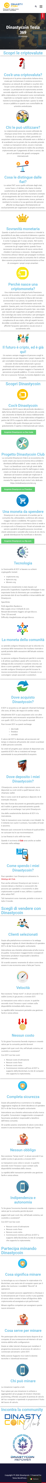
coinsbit (14, 734)
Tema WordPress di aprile (23, 1478)
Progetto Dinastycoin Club (23, 454)
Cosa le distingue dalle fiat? (23, 179)
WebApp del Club (8, 879)
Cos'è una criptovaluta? (23, 75)
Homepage (23, 36)
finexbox (14, 732)
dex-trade (15, 729)
